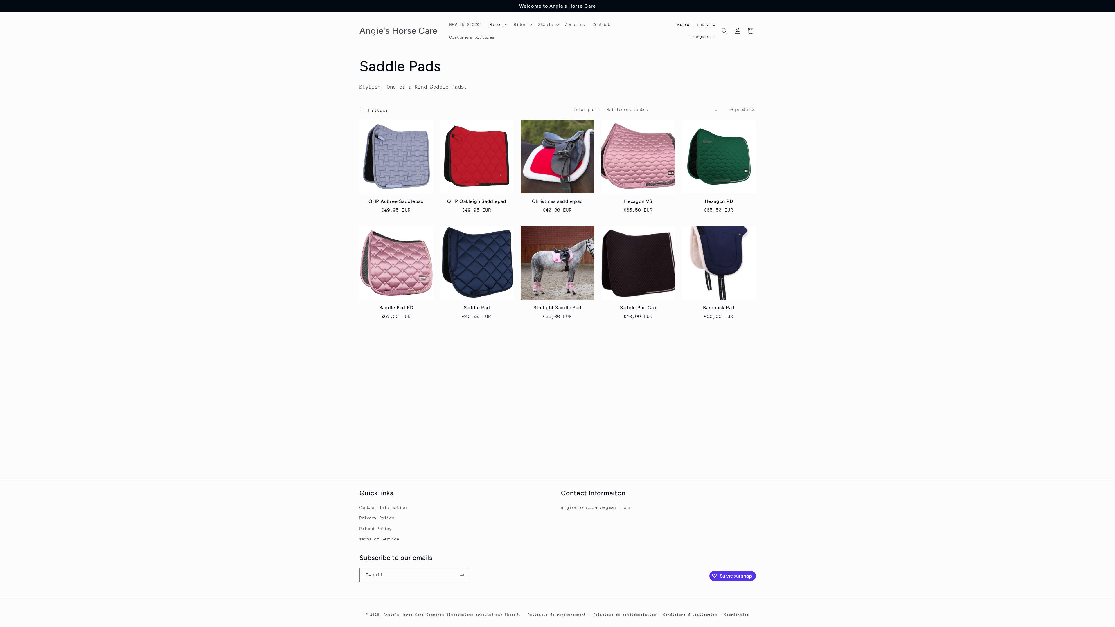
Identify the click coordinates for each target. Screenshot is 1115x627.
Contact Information (383, 507)
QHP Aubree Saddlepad (396, 201)
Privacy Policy (377, 518)
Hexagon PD (719, 201)
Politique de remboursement (557, 615)
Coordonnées (736, 615)
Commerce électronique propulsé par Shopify (474, 615)
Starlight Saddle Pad (557, 307)
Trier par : (587, 109)
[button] (498, 24)
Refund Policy (375, 528)
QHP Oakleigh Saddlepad (476, 201)
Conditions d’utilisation (690, 615)
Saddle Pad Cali (638, 307)
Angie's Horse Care (404, 615)
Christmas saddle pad (557, 201)
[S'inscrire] (462, 575)
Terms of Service (379, 539)
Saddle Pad (477, 307)
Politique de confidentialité (625, 615)
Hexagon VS (638, 201)
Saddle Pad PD (396, 307)
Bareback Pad (719, 307)
